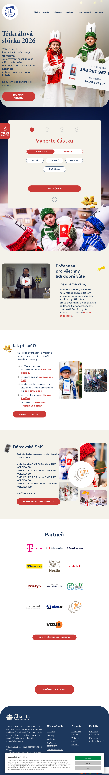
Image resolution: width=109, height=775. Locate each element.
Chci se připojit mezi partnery (54, 637)
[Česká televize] (54, 548)
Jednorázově (40, 151)
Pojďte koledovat (54, 689)
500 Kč (35, 160)
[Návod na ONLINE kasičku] (54, 199)
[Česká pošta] (34, 566)
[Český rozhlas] (75, 548)
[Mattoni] (54, 587)
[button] (75, 12)
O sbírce (51, 731)
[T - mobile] (34, 548)
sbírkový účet (33, 391)
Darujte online (29, 414)
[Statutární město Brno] (74, 566)
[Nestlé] (54, 566)
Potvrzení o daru (55, 750)
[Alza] (54, 606)
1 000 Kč (54, 160)
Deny (88, 763)
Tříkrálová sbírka (55, 726)
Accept (88, 758)
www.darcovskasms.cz (38, 501)
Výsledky (51, 739)
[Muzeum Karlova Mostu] (34, 607)
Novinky (75, 745)
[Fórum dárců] (75, 607)
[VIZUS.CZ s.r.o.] (54, 624)
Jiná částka (54, 169)
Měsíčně (68, 151)
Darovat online (18, 96)
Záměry (50, 735)
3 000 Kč (74, 160)
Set (88, 768)
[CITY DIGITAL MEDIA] (75, 586)
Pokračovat (54, 188)
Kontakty (93, 726)
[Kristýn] (34, 586)
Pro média (76, 726)
